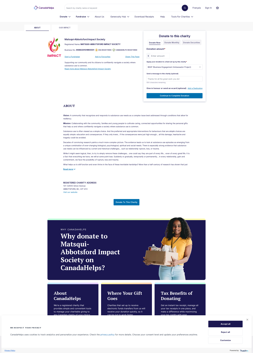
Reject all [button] (225, 332)
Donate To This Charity (126, 202)
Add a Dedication (195, 88)
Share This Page (132, 56)
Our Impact (64, 27)
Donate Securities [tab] (191, 42)
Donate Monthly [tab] (171, 42)
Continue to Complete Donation (174, 96)
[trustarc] (244, 350)
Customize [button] (225, 340)
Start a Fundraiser (72, 56)
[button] (247, 319)
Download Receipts (144, 16)
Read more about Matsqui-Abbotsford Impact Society (88, 69)
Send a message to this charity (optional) (162, 74)
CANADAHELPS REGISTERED (126, 50)
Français (197, 7)
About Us (99, 16)
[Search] (185, 8)
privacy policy (107, 334)
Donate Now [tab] (154, 43)
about (37, 27)
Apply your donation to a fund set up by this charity (167, 62)
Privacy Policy (10, 350)
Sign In (208, 7)
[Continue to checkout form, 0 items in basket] (218, 8)
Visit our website (70, 192)
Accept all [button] (225, 324)
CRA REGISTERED (104, 50)
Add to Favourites (102, 56)
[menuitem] (65, 16)
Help (162, 16)
